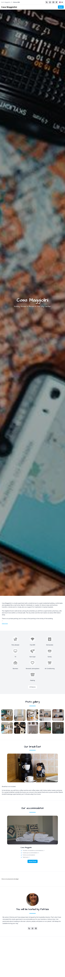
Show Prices (32, 861)
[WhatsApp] (50, 2)
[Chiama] (46, 2)
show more (5, 623)
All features (32, 687)
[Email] (53, 2)
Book (60, 7)
